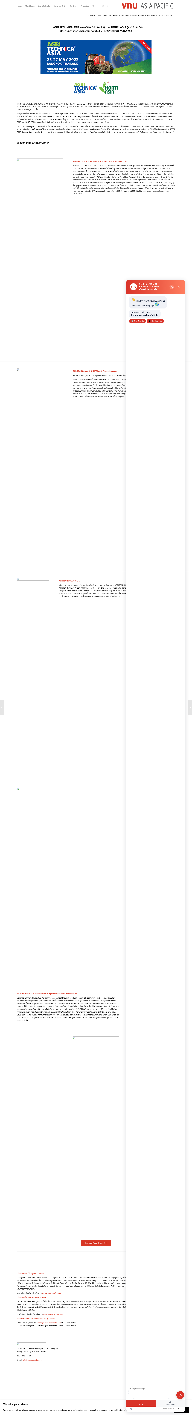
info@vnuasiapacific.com (32, 1360)
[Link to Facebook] (107, 6)
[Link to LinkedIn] (103, 6)
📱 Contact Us (155, 321)
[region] (96, 1407)
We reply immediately (149, 289)
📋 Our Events (137, 321)
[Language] (172, 287)
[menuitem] (19, 6)
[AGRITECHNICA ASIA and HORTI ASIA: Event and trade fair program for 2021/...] (2, 707)
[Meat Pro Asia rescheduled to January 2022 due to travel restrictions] (190, 707)
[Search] (93, 6)
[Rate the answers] (130, 1409)
